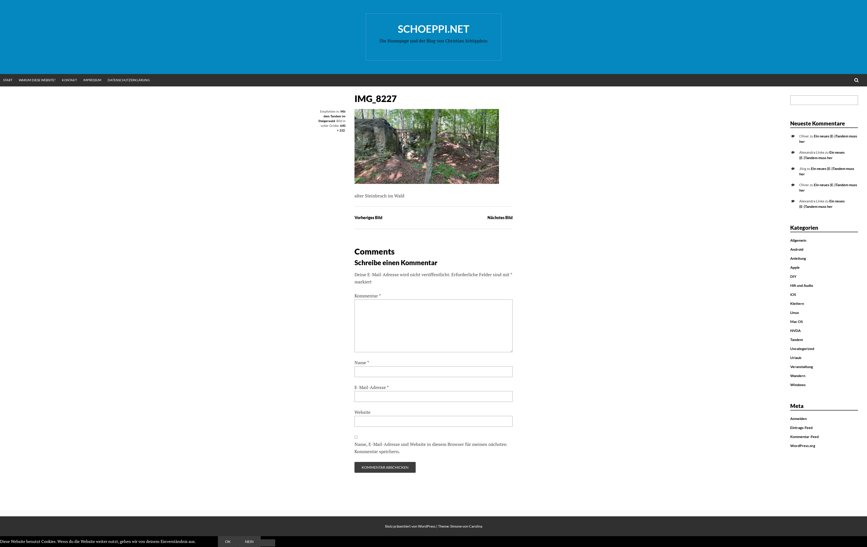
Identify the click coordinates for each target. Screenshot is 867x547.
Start (7, 80)
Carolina (475, 526)
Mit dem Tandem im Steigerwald (331, 116)
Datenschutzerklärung (129, 80)
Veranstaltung (801, 366)
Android (796, 249)
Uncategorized (802, 348)
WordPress (427, 526)
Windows (798, 384)
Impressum (92, 80)
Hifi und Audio (801, 285)
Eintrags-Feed (801, 427)
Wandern (797, 375)
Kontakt (69, 80)
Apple (795, 267)
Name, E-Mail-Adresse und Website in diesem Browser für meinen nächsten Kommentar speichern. (430, 447)
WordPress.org (802, 445)
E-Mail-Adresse (371, 387)
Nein (249, 541)
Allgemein (798, 240)
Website (362, 412)
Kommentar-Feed (804, 436)
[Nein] (268, 543)
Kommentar (367, 296)
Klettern (797, 303)
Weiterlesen (207, 541)
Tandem (796, 339)
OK (228, 541)
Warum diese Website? (37, 80)
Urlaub (795, 357)
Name (361, 362)
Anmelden (798, 418)
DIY (793, 276)
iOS (793, 294)
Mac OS (796, 321)
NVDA (795, 330)
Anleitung (798, 258)
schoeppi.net (433, 29)
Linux (794, 312)
